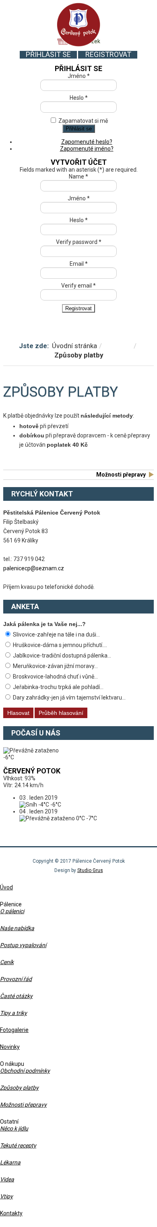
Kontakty (11, 1213)
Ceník (7, 962)
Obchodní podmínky (25, 1070)
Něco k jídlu (14, 1128)
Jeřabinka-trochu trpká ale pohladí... (57, 687)
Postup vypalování (23, 945)
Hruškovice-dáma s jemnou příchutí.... (59, 645)
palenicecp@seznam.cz (33, 568)
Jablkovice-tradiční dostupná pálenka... (61, 655)
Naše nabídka (17, 928)
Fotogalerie (14, 1030)
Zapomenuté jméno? (87, 148)
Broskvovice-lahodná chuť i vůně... (55, 676)
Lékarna (10, 1162)
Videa (7, 1179)
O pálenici (12, 911)
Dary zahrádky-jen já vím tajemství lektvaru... (69, 697)
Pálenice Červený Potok (78, 24)
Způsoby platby (19, 1087)
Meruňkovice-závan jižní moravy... (55, 666)
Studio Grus (90, 870)
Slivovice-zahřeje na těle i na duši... (56, 634)
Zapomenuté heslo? (86, 142)
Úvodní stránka (74, 346)
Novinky (10, 1047)
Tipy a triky (13, 1013)
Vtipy (6, 1196)
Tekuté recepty (18, 1145)
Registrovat (108, 54)
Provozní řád (16, 979)
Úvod (6, 887)
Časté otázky (16, 996)
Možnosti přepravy (121, 474)
